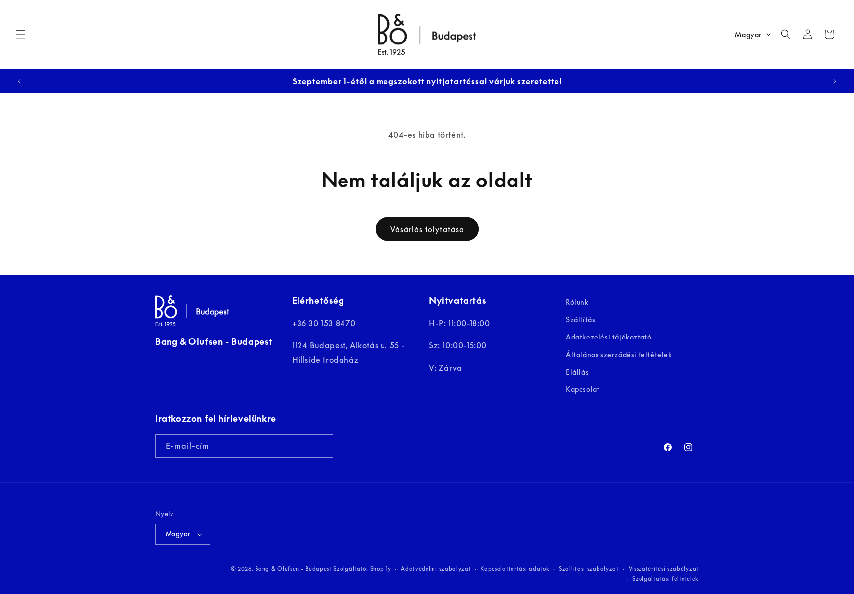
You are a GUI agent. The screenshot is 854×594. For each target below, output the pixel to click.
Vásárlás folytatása (427, 229)
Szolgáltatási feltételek (665, 578)
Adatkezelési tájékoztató (608, 337)
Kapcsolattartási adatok (514, 568)
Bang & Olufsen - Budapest (293, 568)
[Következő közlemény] (835, 81)
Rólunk (577, 302)
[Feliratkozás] (322, 446)
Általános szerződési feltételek (619, 354)
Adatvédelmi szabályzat (435, 568)
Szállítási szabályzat (589, 568)
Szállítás (580, 319)
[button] (21, 34)
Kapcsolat (582, 389)
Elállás (577, 372)
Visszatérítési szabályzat (664, 568)
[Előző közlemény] (19, 81)
